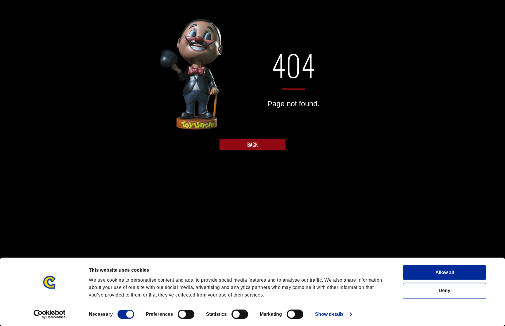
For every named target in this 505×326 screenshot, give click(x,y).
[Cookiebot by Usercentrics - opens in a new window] (49, 314)
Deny (444, 290)
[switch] (186, 314)
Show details (329, 314)
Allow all (444, 272)
